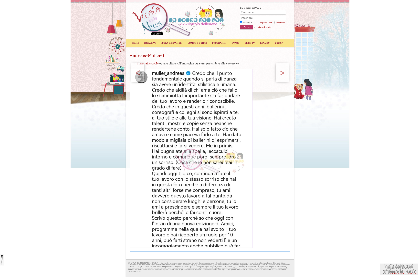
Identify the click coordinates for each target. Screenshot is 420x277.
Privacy (2, 261)
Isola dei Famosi (171, 43)
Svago (235, 43)
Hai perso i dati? (266, 23)
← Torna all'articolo (146, 63)
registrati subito (263, 27)
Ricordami (247, 23)
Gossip (279, 43)
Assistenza (280, 23)
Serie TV (250, 43)
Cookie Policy (397, 273)
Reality (265, 43)
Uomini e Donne (197, 43)
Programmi (219, 43)
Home (135, 43)
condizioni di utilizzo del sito (275, 269)
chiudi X (412, 273)
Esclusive (150, 43)
